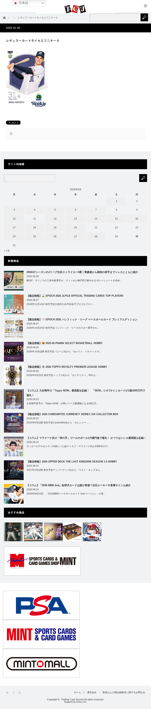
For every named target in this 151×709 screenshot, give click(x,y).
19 (55, 227)
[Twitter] (7, 692)
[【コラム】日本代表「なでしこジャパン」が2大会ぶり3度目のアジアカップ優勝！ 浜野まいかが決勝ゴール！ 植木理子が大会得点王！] (53, 531)
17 (14, 227)
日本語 (23, 3)
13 (75, 218)
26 (55, 236)
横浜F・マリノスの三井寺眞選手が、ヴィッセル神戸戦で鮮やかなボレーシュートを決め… (74, 280)
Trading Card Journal (72, 699)
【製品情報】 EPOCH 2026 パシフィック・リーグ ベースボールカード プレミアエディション (82, 319)
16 (136, 218)
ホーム (77, 692)
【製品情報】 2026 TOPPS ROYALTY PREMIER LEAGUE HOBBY (67, 366)
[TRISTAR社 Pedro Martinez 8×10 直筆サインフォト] (33, 531)
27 (75, 236)
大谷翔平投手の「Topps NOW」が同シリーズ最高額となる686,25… (63, 403)
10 (14, 218)
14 (96, 218)
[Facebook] (14, 692)
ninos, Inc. (81, 702)
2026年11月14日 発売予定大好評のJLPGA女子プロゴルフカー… (61, 304)
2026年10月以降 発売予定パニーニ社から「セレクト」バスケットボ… (64, 351)
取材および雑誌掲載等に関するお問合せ (124, 692)
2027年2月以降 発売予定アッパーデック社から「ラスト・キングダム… (64, 470)
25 (34, 236)
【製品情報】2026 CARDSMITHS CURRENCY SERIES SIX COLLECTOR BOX (72, 414)
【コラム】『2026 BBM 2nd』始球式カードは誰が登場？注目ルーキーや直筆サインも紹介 (79, 485)
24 (14, 236)
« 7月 (7, 250)
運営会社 (92, 692)
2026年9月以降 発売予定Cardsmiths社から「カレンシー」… (59, 422)
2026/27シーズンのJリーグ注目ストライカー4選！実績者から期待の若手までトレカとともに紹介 (82, 272)
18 (34, 227)
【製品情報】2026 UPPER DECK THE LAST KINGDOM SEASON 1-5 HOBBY (72, 461)
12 (55, 218)
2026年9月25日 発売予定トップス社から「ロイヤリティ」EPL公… (62, 375)
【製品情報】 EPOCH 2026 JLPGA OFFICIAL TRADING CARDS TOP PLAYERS (75, 295)
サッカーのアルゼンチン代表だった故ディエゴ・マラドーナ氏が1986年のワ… (68, 446)
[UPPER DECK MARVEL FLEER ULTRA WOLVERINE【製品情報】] (72, 531)
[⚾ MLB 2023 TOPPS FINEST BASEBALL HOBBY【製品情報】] (92, 531)
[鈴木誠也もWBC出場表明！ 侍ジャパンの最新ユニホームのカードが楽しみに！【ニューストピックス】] (13, 531)
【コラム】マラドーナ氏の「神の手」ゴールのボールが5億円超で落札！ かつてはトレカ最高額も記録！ (86, 437)
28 (96, 236)
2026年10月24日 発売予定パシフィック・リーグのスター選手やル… (63, 327)
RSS (20, 692)
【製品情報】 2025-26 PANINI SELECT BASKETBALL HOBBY (65, 343)
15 (116, 218)
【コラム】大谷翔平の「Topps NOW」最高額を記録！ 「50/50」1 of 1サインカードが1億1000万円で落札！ (86, 393)
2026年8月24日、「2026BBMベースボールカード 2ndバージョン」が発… (66, 493)
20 (75, 227)
